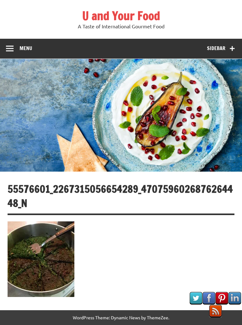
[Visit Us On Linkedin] (234, 302)
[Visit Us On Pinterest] (221, 302)
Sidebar (216, 48)
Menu (26, 48)
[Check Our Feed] (215, 315)
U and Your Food (121, 16)
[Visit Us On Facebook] (208, 302)
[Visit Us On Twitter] (195, 302)
